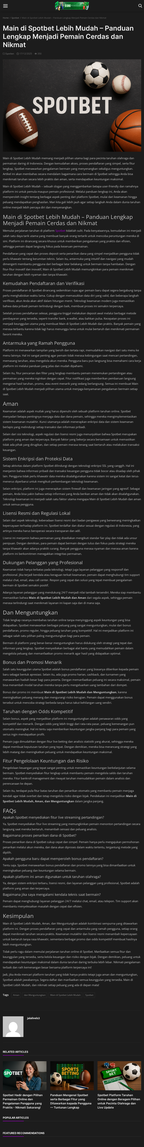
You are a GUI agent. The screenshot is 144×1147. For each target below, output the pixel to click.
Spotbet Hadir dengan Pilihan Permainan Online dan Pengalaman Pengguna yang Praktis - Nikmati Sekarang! (23, 1101)
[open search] (139, 6)
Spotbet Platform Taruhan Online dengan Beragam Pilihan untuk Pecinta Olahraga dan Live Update (119, 1101)
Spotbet (15, 17)
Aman (16, 995)
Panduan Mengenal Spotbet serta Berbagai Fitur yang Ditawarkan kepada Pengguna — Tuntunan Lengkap (71, 1101)
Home (6, 17)
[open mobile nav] (5, 6)
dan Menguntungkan (35, 995)
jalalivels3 (33, 1018)
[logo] (72, 6)
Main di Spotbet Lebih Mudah (65, 995)
